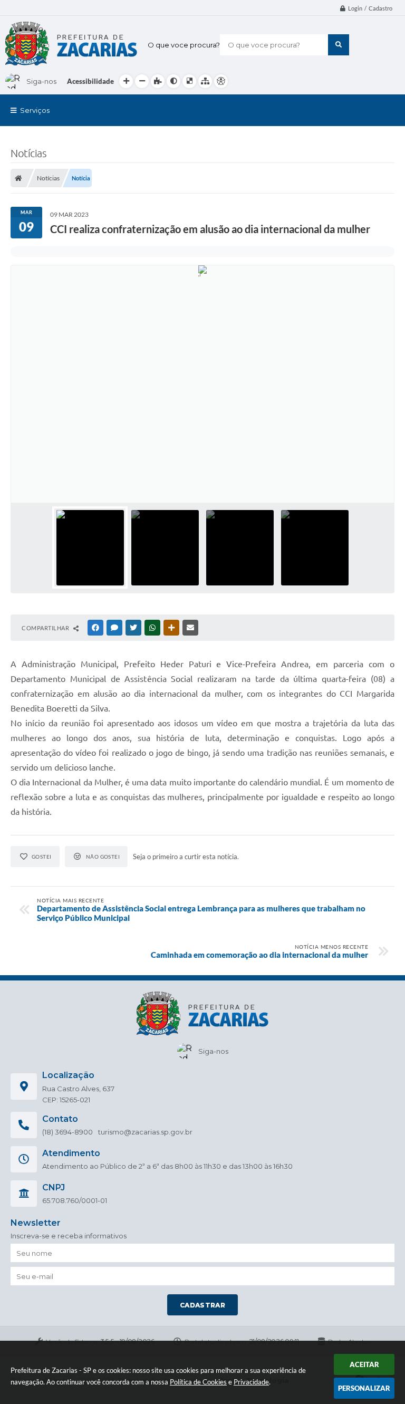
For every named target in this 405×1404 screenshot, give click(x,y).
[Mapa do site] (205, 81)
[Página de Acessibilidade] (221, 81)
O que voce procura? (184, 45)
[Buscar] (338, 44)
